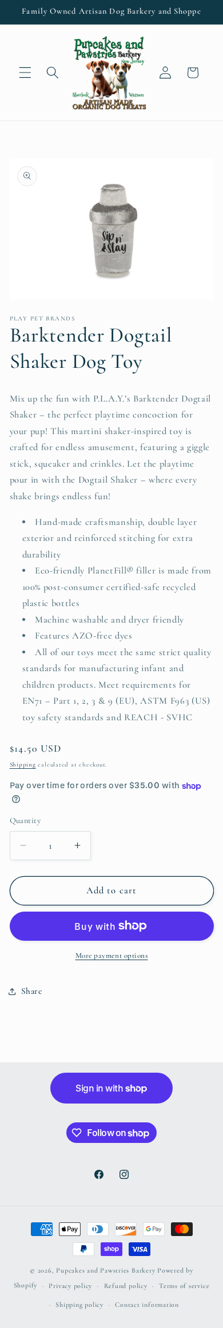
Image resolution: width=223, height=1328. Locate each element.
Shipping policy (79, 1305)
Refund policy (126, 1286)
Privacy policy (70, 1286)
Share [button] (31, 991)
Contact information (147, 1305)
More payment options (111, 955)
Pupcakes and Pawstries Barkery (105, 1270)
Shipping (23, 764)
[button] (25, 72)
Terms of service (184, 1286)
